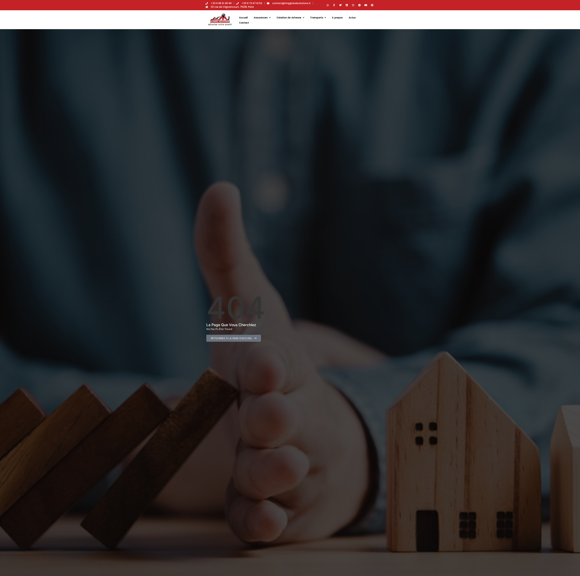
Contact (244, 22)
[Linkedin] (346, 5)
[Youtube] (365, 5)
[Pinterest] (372, 5)
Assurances (261, 17)
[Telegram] (359, 5)
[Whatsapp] (327, 5)
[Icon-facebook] (334, 5)
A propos (337, 17)
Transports (316, 17)
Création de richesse (289, 17)
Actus (352, 17)
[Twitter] (340, 5)
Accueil (243, 17)
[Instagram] (353, 5)
